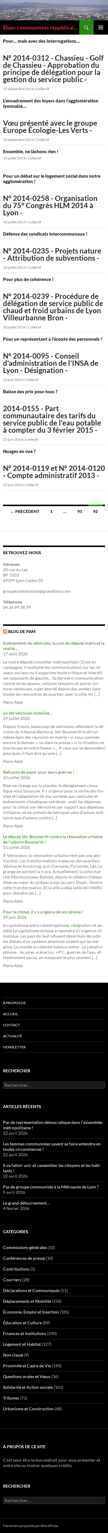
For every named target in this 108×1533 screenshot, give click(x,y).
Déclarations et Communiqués (31, 1290)
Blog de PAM (21, 631)
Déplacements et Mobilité (27, 1301)
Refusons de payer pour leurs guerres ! (38, 772)
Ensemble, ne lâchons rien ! (30, 151)
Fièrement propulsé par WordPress (30, 1525)
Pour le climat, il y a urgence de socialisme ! (43, 911)
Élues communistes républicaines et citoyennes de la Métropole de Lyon (41, 27)
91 (79, 511)
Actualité (12, 1036)
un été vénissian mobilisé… (27, 712)
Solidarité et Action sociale (28, 1387)
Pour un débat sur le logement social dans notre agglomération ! (51, 194)
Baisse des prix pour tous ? (52, 411)
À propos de (14, 1003)
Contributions (16, 1268)
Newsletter (14, 1047)
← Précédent (24, 511)
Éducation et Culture (22, 1322)
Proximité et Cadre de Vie (27, 1365)
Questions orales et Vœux (26, 1376)
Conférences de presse (24, 1258)
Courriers (12, 1279)
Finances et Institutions (24, 1333)
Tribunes (11, 1397)
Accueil (10, 1014)
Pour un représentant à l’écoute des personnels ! (52, 355)
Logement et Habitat (22, 1344)
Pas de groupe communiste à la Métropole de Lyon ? (51, 1186)
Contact (11, 1025)
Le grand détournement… (26, 1202)
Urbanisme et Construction (28, 1408)
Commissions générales (25, 1247)
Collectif (42, 89)
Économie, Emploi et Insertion (31, 1311)
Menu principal (101, 27)
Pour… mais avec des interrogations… (53, 60)
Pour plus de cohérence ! (53, 299)
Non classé (13, 1354)
